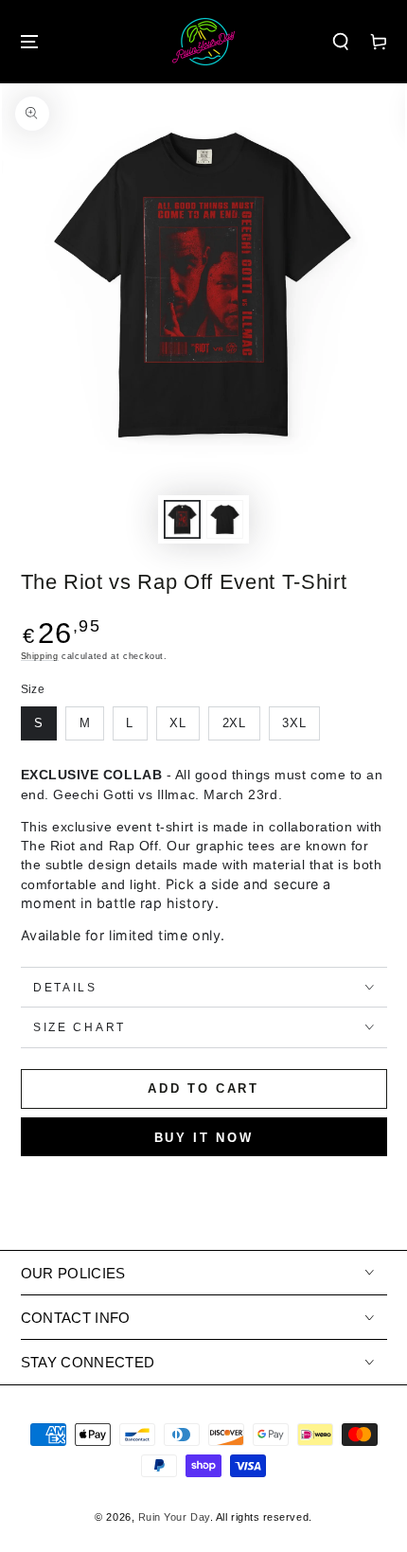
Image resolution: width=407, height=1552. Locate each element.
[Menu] (29, 42)
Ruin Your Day (174, 1517)
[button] (341, 42)
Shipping (40, 656)
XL (177, 723)
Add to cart (203, 1088)
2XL (234, 723)
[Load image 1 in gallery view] (183, 519)
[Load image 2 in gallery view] (225, 519)
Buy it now (204, 1138)
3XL (294, 723)
